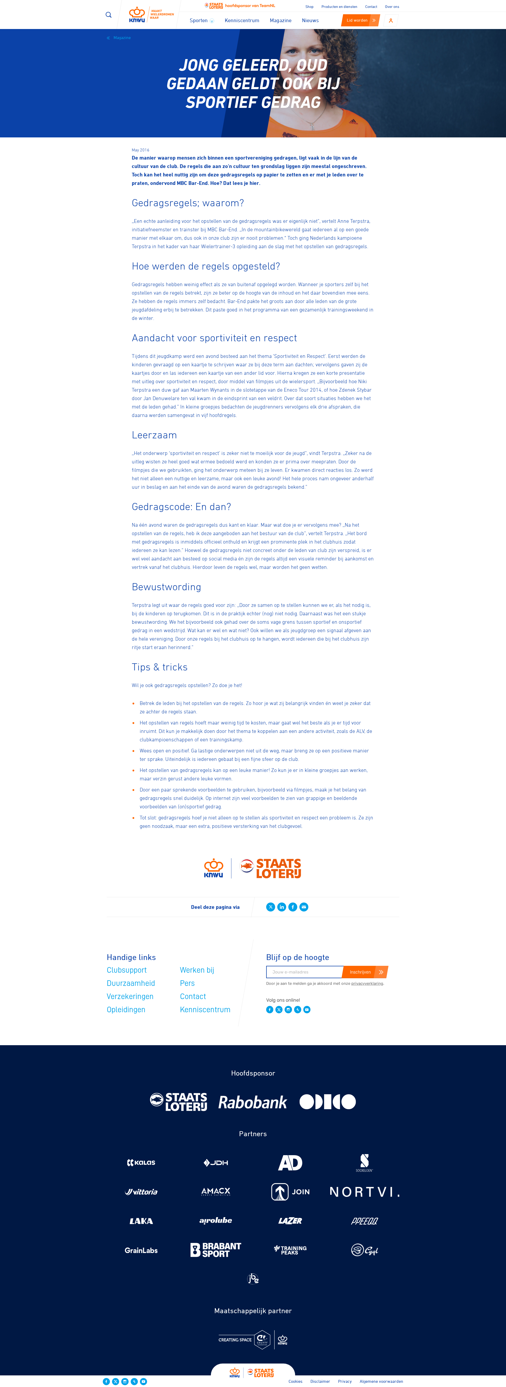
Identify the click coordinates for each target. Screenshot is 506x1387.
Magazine (280, 20)
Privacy (345, 1381)
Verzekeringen (130, 996)
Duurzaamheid (131, 983)
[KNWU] (151, 14)
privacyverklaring (367, 983)
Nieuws (310, 20)
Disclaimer (320, 1381)
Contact (371, 6)
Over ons (392, 6)
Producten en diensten (339, 6)
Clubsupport (127, 970)
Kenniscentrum (242, 20)
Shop (309, 6)
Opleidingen (126, 1010)
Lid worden (357, 20)
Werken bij (197, 970)
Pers (187, 983)
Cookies (296, 1381)
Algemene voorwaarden (381, 1381)
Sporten (199, 20)
